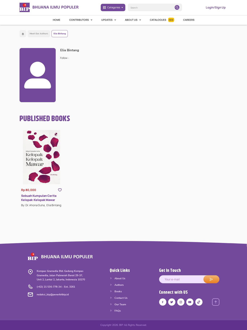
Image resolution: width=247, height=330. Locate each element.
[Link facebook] (162, 302)
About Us (119, 278)
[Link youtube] (189, 302)
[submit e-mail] (211, 279)
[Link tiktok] (199, 302)
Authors (119, 285)
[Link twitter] (171, 302)
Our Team (120, 304)
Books (118, 291)
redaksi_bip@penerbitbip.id (53, 294)
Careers (188, 19)
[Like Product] (60, 190)
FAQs (117, 310)
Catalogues (161, 19)
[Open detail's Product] (41, 157)
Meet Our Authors (39, 33)
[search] (177, 7)
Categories (113, 7)
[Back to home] (23, 33)
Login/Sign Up (216, 7)
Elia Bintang (60, 33)
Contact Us (120, 298)
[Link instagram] (180, 302)
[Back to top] (215, 302)
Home (56, 19)
